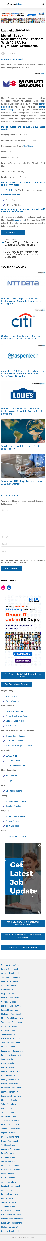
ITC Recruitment (8, 1178)
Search (43, 4)
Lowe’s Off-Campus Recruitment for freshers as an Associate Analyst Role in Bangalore (22, 411)
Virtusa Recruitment (9, 1112)
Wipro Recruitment (9, 1059)
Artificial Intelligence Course (17, 716)
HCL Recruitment (8, 1157)
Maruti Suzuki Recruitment (12, 1018)
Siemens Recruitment (10, 998)
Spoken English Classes (16, 816)
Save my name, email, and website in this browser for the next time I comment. (23, 561)
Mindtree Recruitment (10, 981)
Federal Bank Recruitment (12, 1051)
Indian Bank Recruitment (11, 1223)
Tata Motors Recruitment (11, 1022)
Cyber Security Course (15, 761)
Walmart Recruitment (10, 1125)
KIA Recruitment (8, 1198)
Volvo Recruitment (8, 1002)
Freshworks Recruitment (11, 1096)
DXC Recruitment (8, 1030)
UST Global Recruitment (11, 1026)
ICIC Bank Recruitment (10, 1039)
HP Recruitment (7, 989)
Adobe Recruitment (9, 1182)
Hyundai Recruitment (10, 1137)
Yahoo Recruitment (9, 1104)
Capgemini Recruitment (11, 1055)
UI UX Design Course (14, 741)
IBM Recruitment (8, 1067)
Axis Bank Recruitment (10, 1129)
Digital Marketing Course (16, 836)
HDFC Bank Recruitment (11, 1215)
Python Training (12, 701)
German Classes (12, 821)
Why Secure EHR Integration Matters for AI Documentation (21, 482)
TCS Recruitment (8, 1145)
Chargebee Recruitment (11, 1100)
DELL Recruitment (8, 1075)
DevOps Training (13, 780)
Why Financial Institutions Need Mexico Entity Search (21, 447)
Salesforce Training (14, 791)
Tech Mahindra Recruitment (12, 977)
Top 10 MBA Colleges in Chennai (23, 947)
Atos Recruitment (8, 1190)
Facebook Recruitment (10, 1186)
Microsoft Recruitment (10, 1071)
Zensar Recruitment (9, 1202)
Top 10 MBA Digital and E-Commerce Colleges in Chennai (23, 923)
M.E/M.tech (28, 146)
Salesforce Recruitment (11, 1120)
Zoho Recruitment (8, 1153)
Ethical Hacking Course (15, 765)
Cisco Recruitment (8, 1116)
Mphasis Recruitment (10, 1165)
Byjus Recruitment (8, 1133)
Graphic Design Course (15, 736)
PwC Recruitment (8, 1047)
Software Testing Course (16, 801)
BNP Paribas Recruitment (11, 1006)
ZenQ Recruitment (8, 1034)
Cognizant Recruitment (10, 965)
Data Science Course (14, 711)
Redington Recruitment (10, 1079)
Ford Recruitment (8, 1108)
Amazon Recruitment (10, 973)
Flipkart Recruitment (9, 1227)
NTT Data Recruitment (10, 1210)
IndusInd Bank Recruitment (12, 1219)
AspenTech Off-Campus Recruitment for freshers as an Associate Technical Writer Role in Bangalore (22, 374)
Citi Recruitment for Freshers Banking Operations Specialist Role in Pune (20, 337)
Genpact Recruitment (10, 1231)
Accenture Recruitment (10, 1149)
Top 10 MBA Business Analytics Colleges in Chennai (23, 936)
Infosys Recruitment (9, 969)
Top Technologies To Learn (16, 684)
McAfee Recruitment (9, 1092)
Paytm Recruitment (9, 1174)
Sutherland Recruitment (11, 1088)
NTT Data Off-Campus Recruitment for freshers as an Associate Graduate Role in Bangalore (22, 301)
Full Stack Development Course (19, 745)
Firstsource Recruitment (11, 1014)
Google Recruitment (9, 1063)
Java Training (11, 696)
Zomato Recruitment (9, 1194)
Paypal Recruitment (9, 994)
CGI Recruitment (8, 1161)
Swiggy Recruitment (9, 1141)
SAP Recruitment (8, 1206)
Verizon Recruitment (9, 1084)
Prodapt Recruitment (9, 1010)
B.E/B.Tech (10, 190)
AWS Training (11, 776)
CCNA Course (11, 756)
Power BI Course (12, 726)
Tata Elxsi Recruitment (10, 1043)
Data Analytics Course (15, 721)
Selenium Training (13, 806)
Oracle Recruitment (9, 985)
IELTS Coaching (12, 826)
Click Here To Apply (13, 232)
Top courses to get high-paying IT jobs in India (23, 675)
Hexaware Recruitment (10, 1170)
